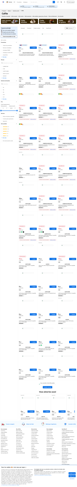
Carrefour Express (50, 435)
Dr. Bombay (3, 433)
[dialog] (38, 476)
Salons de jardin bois (19, 437)
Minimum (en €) (4, 105)
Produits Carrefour (37, 28)
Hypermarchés (49, 430)
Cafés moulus (21, 16)
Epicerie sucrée (16, 10)
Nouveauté (23, 28)
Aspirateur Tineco (4, 443)
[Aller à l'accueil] (3, 2)
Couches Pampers (19, 438)
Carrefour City (49, 433)
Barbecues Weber (19, 432)
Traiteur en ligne (34, 440)
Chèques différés (4, 432)
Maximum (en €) (12, 105)
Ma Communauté (34, 452)
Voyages (32, 448)
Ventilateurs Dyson (4, 440)
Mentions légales (65, 434)
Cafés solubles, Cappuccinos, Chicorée (39, 16)
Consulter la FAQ (72, 424)
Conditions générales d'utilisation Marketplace (68, 433)
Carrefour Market (50, 432)
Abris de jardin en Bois (20, 448)
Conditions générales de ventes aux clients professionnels (68, 437)
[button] (14, 2)
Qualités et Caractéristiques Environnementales (67, 459)
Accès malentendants (65, 464)
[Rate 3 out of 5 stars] (5, 126)
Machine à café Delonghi (20, 452)
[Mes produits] (61, 2)
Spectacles (33, 446)
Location (32, 444)
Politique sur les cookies (51, 450)
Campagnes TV (64, 462)
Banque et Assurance (35, 443)
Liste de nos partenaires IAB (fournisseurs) (42, 475)
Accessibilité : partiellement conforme (68, 443)
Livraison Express (34, 438)
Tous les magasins (50, 446)
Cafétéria (48, 441)
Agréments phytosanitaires (66, 453)
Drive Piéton (33, 437)
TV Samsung (3, 441)
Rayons (9, 10)
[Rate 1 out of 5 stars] (3, 126)
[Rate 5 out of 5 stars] (6, 126)
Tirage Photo (33, 449)
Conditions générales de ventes (67, 430)
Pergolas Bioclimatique (20, 433)
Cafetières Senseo (4, 451)
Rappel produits (64, 456)
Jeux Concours (34, 454)
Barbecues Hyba (19, 435)
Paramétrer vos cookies (51, 452)
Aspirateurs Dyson (19, 451)
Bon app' (48, 440)
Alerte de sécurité (65, 452)
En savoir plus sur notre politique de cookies (10, 485)
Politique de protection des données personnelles (53, 454)
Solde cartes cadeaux (35, 457)
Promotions (29, 28)
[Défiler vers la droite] (72, 407)
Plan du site (64, 446)
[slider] (1, 110)
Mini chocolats (60, 16)
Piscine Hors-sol (19, 441)
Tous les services (34, 456)
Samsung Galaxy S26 (4, 452)
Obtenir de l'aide (30, 424)
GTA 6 (2, 448)
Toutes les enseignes (50, 444)
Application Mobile (34, 430)
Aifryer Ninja (18, 440)
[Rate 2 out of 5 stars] (4, 126)
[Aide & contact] (58, 2)
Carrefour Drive (34, 433)
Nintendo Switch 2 (4, 444)
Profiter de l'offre (72, 58)
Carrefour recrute (34, 451)
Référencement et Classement (67, 441)
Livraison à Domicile (34, 435)
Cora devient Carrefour (51, 443)
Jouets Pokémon (19, 446)
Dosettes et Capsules (6, 16)
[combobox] (42, 2)
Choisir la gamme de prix (5, 104)
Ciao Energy (3, 435)
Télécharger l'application (51, 424)
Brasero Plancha (19, 430)
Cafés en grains (14, 16)
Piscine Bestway (19, 444)
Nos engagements (65, 450)
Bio (43, 28)
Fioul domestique (34, 441)
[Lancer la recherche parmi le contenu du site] (54, 2)
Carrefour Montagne (50, 438)
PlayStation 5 (3, 446)
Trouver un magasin (10, 424)
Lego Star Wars (18, 449)
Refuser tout (72, 476)
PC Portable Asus (4, 438)
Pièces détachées (65, 455)
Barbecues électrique (5, 449)
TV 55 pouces (18, 443)
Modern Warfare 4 (4, 437)
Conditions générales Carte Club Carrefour (67, 440)
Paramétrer (72, 478)
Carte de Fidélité (34, 432)
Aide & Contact (64, 461)
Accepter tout (72, 473)
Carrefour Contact (50, 437)
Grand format (48, 28)
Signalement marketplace (66, 445)
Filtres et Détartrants (52, 16)
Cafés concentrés (28, 16)
